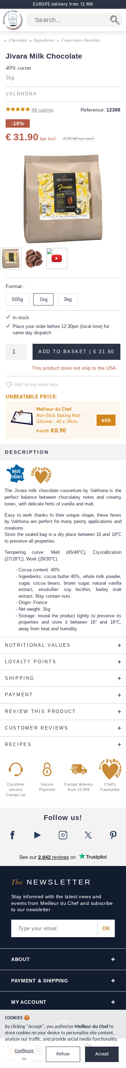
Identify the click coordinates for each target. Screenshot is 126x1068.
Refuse (63, 1054)
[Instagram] (63, 835)
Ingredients (44, 40)
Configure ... (24, 1054)
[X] (88, 835)
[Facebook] (12, 835)
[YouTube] (37, 835)
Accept (102, 1054)
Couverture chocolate (80, 40)
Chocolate (18, 40)
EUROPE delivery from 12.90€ (63, 4)
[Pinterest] (113, 835)
